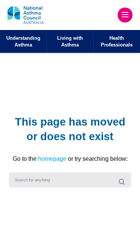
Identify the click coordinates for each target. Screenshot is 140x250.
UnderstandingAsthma (23, 41)
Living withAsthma (70, 41)
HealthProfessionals (117, 41)
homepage (52, 159)
